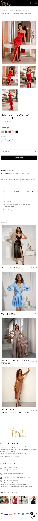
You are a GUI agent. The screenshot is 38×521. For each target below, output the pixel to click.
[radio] (2, 131)
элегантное (5, 13)
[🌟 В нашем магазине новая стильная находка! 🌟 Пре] (23, 500)
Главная (4, 11)
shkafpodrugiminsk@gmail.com (13, 474)
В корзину (19, 157)
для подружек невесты (13, 177)
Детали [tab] (16, 191)
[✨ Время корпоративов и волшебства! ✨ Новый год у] (4, 500)
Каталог (11, 11)
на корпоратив (19, 179)
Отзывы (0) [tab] (30, 191)
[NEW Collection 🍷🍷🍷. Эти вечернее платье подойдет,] (14, 500)
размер (3, 137)
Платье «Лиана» (9, 314)
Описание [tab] (6, 191)
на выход (11, 179)
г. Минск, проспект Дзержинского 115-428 (17, 477)
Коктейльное (25, 177)
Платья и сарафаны (22, 11)
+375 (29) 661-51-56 (10, 470)
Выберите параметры (17, 245)
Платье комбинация (11, 268)
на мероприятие (30, 179)
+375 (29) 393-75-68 (10, 467)
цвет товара (5, 128)
